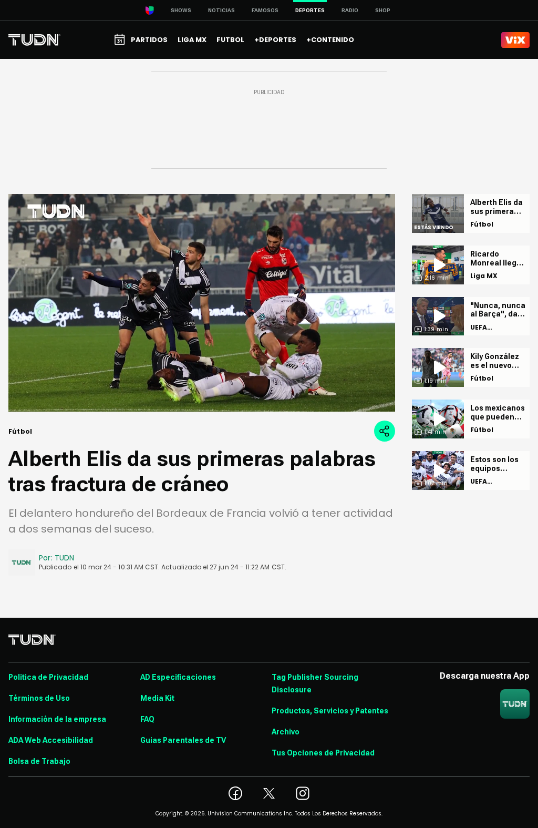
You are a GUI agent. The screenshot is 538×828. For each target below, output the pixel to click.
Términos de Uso (39, 698)
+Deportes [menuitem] (275, 39)
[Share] (384, 431)
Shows (181, 10)
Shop (382, 10)
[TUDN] (34, 40)
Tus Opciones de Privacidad (323, 753)
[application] (201, 303)
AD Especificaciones (178, 677)
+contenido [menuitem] (330, 39)
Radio (350, 10)
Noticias (221, 10)
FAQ (147, 719)
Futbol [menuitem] (230, 39)
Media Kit (157, 698)
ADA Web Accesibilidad (50, 740)
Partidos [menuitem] (149, 39)
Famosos (265, 10)
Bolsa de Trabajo (39, 761)
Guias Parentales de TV (183, 740)
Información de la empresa (57, 719)
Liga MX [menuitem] (192, 39)
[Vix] (515, 40)
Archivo (285, 732)
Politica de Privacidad (48, 677)
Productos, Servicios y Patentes (330, 711)
